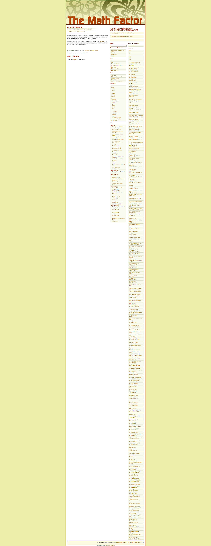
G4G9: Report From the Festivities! (135, 130)
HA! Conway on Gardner (133, 119)
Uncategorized (114, 120)
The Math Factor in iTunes (117, 65)
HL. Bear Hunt (131, 76)
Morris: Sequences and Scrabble (135, 301)
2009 (130, 55)
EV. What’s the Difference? (134, 304)
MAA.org (114, 144)
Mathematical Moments (116, 148)
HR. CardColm (131, 65)
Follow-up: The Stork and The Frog (135, 437)
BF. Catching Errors (132, 489)
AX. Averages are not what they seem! (135, 501)
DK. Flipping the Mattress (133, 383)
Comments (115, 68)
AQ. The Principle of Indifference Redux (135, 516)
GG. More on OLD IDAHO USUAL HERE (135, 191)
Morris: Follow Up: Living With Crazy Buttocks (135, 173)
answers (115, 111)
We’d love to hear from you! (116, 76)
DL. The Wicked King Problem (134, 380)
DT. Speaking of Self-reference (135, 368)
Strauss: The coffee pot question (135, 89)
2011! (130, 102)
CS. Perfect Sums (132, 420)
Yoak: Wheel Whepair (133, 146)
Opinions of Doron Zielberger (117, 158)
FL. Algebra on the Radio (133, 264)
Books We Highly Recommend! (117, 81)
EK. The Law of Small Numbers (135, 329)
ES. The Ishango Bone (133, 309)
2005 (130, 61)
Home (112, 60)
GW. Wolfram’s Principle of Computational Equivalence (134, 129)
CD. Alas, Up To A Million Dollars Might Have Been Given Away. (135, 453)
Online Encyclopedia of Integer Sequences (118, 157)
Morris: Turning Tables (133, 254)
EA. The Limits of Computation (134, 353)
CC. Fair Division (132, 454)
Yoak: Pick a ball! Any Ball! (134, 244)
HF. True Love (131, 85)
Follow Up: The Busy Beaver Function (134, 347)
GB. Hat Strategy (132, 215)
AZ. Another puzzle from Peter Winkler (134, 497)
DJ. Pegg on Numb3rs (133, 384)
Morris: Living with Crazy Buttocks (135, 182)
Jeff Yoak (113, 55)
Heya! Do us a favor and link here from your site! (121, 39)
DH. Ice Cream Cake (133, 389)
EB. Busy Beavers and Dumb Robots (134, 352)
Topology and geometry (116, 117)
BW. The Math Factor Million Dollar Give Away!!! (135, 463)
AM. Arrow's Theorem (133, 520)
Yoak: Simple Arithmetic (133, 188)
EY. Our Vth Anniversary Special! (135, 291)
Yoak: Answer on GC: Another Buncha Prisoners (134, 212)
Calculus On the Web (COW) (117, 131)
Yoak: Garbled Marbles (133, 93)
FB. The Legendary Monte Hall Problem (135, 285)
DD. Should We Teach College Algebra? (134, 400)
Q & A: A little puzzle (132, 392)
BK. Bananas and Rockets (134, 481)
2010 (130, 53)
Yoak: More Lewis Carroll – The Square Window (135, 199)
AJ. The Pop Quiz (132, 525)
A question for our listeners (134, 269)
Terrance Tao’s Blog (116, 167)
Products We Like (114, 79)
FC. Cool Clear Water (133, 282)
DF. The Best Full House (133, 395)
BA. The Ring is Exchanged (134, 495)
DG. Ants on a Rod (132, 393)
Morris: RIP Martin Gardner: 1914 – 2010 (135, 122)
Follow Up (113, 95)
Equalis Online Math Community (118, 139)
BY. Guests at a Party (133, 460)
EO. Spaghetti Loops (133, 322)
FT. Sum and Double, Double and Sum (135, 239)
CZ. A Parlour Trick (132, 407)
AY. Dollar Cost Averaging (133, 499)
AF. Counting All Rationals (134, 531)
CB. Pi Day (131, 456)
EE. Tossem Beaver (132, 343)
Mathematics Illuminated (116, 150)
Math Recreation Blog (116, 147)
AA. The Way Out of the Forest (135, 538)
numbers (75, 29)
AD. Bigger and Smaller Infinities (135, 534)
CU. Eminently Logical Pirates (134, 416)
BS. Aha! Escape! (132, 469)
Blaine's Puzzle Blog (116, 190)
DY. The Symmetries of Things (134, 358)
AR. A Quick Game (132, 513)
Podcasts (113, 96)
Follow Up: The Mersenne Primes (135, 310)
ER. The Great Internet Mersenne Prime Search (135, 313)
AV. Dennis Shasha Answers (134, 506)
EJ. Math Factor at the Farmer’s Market (135, 332)
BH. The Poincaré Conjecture (134, 486)
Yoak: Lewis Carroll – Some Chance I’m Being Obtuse (135, 195)
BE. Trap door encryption (133, 490)
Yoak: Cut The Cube (133, 222)
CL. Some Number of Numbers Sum (135, 434)
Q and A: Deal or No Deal (133, 398)
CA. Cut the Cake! (132, 457)
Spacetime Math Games (116, 203)
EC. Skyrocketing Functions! (134, 349)
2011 (130, 52)
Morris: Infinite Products (133, 231)
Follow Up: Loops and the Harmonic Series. (135, 319)
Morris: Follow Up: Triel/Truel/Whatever (132, 153)
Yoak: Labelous (132, 241)
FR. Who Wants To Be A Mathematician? (133, 249)
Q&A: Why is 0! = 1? (133, 450)
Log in (112, 62)
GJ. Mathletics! (131, 179)
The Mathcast (85, 29)
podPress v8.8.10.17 (110, 545)
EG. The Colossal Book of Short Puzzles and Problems (135, 340)
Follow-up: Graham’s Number (134, 443)
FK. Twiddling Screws (133, 270)
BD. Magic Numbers (132, 492)
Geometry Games (115, 209)
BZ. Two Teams (132, 459)
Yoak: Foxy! (131, 185)
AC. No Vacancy (132, 535)
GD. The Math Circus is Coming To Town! (135, 202)
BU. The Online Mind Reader (134, 466)
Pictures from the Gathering (134, 67)
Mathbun (114, 213)
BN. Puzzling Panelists (133, 477)
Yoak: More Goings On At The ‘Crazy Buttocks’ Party (136, 165)
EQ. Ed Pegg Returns (133, 315)
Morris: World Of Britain (133, 234)
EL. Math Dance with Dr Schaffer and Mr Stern (135, 327)
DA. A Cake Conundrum (133, 405)
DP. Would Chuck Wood (133, 374)
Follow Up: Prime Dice (133, 386)
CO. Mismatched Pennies (133, 429)
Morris (113, 90)
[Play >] (68, 48)
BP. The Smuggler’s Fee (133, 474)
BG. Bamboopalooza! (133, 487)
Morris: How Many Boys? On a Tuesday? (134, 159)
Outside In (114, 160)
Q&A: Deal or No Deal (133, 390)
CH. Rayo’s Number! (132, 441)
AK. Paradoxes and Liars (133, 523)
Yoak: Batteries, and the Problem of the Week (135, 177)
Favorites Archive (132, 45)
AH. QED (130, 528)
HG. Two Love (131, 83)
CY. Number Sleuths (132, 408)
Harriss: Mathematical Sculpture (135, 251)
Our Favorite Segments (133, 43)
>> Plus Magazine (115, 128)
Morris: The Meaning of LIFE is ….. (135, 139)
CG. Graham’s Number (133, 444)
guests (113, 105)
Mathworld (114, 151)
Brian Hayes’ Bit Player (116, 129)
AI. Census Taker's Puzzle (134, 526)
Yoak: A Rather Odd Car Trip (134, 253)
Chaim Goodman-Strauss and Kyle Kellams (117, 51)
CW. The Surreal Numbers (134, 413)
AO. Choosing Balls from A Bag (135, 517)
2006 (130, 59)
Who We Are (113, 75)
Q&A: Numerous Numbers (134, 428)
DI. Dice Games (132, 387)
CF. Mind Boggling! (74, 27)
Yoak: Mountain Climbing (133, 266)
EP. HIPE (130, 316)
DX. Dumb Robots (132, 359)
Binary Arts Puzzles (116, 177)
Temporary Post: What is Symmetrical (136, 209)
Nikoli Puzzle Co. (115, 198)
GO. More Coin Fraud (133, 149)
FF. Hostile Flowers (132, 278)
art (111, 86)
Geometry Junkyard (116, 141)
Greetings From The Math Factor (135, 381)
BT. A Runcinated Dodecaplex (134, 468)
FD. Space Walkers (132, 281)
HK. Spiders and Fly (132, 77)
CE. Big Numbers (72, 31)
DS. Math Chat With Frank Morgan (135, 369)
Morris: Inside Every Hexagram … (135, 294)
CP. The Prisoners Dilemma (134, 425)
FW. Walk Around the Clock (134, 228)
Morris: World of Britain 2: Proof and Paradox (135, 221)
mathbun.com (115, 70)
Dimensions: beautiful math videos (117, 135)
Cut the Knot (114, 132)
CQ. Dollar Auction (132, 423)
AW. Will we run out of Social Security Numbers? (134, 504)
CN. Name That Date (133, 431)
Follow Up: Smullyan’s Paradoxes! (135, 366)
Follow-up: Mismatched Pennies (135, 426)
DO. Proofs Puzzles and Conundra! (135, 375)
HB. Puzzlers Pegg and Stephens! (135, 99)
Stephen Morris (114, 54)
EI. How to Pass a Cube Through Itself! (135, 335)
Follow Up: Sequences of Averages (135, 292)
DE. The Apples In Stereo (134, 396)
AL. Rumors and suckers (133, 522)
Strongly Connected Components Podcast (118, 165)
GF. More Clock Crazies (133, 192)
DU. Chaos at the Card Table (134, 365)
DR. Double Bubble (132, 371)
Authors (112, 87)
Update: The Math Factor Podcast (135, 126)
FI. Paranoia (131, 273)
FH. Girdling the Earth (133, 275)
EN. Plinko (131, 323)
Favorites (113, 93)
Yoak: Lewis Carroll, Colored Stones (135, 208)
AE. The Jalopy (132, 532)
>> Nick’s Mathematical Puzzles (118, 187)
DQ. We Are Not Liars (133, 372)
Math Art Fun (114, 180)
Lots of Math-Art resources (117, 142)
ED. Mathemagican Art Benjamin (135, 345)
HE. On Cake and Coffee (133, 86)
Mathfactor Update (132, 104)
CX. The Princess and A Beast (134, 411)
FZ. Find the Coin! (132, 218)
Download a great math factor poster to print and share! (122, 33)
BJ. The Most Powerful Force (134, 483)
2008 (130, 56)
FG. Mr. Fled (131, 276)
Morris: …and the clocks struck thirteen (134, 225)
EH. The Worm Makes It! (133, 338)
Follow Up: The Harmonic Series (135, 336)
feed (114, 67)
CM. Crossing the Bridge (133, 432)
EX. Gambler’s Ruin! (132, 297)
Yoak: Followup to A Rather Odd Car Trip (136, 247)
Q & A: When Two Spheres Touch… (135, 295)
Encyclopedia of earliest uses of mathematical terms (118, 137)
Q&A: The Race (80, 31)
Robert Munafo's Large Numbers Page (118, 162)
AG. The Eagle (132, 529)
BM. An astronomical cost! (134, 478)
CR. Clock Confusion (133, 422)
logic (113, 108)
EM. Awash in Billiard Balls (134, 325)
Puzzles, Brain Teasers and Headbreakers (117, 202)
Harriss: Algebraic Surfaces (134, 267)
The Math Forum (115, 168)
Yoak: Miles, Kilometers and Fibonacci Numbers (134, 156)
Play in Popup (91, 50)
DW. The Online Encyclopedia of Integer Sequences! (135, 362)
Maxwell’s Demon (115, 153)
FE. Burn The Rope (132, 279)
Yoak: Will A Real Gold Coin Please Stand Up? (135, 261)
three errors (101, 41)
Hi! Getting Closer (132, 80)
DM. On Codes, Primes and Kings (135, 378)
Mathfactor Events (115, 113)
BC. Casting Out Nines (133, 493)
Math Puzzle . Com (116, 195)
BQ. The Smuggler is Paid (134, 472)
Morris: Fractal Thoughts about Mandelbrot (134, 108)
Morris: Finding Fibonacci (133, 105)
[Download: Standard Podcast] (70, 50)
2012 (130, 50)
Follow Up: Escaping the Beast (135, 410)
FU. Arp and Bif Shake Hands (134, 237)
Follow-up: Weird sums (133, 419)
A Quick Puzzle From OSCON (134, 62)
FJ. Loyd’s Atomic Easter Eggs (134, 272)
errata (113, 102)
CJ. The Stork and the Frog (134, 438)
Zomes (113, 184)
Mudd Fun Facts (115, 154)
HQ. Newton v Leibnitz (133, 68)
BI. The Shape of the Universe (134, 484)
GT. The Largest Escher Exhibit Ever (136, 142)
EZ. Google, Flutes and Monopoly (135, 288)
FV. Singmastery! (132, 229)
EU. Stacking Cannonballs (134, 306)
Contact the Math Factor (115, 63)
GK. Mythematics (132, 175)
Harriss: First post (132, 303)
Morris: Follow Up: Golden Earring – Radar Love (135, 110)
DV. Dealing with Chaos (133, 363)
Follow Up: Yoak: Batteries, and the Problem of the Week (135, 167)
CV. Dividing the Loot (133, 414)
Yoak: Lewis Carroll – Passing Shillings (134, 206)
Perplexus (114, 199)
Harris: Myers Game (132, 169)
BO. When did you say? (133, 475)
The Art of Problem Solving (117, 183)
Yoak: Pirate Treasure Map (134, 148)
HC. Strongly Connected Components (133, 96)
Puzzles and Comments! (133, 136)
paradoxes (79, 29)
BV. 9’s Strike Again (132, 465)
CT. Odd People (132, 417)
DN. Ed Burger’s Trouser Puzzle (135, 377)
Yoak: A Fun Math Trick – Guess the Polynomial (135, 257)
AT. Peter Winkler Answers (134, 510)
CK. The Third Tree (132, 435)
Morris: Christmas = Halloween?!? (135, 300)
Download (96, 50)
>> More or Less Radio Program (118, 126)
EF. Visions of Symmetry (133, 342)
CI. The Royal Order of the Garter (135, 440)
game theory (114, 104)
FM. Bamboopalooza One (134, 263)
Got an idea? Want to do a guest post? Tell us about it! (122, 36)
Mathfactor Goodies (115, 78)
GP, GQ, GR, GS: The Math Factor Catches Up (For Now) (135, 145)
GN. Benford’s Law (132, 151)
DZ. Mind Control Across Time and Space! (135, 356)
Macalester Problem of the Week (118, 192)
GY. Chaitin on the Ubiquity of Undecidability (134, 124)
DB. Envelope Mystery (133, 404)
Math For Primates (115, 145)
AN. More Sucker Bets (133, 519)
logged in (75, 59)
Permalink (90, 29)
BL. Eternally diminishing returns (135, 480)
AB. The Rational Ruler (133, 537)
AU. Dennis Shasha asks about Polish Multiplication (135, 508)
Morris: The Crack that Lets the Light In (136, 117)
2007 (130, 58)
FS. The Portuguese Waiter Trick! (135, 243)
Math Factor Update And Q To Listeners (134, 92)
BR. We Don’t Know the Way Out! (135, 471)
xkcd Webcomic (115, 221)
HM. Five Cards (132, 74)
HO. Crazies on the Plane (134, 71)
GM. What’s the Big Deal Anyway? (135, 162)
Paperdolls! (131, 320)
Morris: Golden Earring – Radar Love (136, 115)
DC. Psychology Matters (133, 402)
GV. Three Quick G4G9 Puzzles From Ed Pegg (135, 133)
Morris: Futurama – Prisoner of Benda (134, 113)
